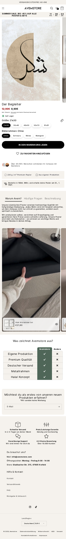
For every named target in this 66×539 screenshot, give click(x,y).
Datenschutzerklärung (28, 531)
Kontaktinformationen (29, 535)
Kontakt (10, 478)
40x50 (26, 125)
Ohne (6, 136)
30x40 (16, 125)
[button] (3, 8)
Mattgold (40, 136)
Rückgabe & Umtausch (16, 496)
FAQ (8, 490)
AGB (52, 531)
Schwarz (17, 136)
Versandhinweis (13, 484)
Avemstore (13, 531)
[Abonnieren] (59, 407)
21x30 (6, 125)
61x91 (46, 125)
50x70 (36, 125)
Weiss (28, 136)
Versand (13, 112)
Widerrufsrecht (43, 531)
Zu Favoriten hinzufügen (35, 153)
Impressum (43, 535)
